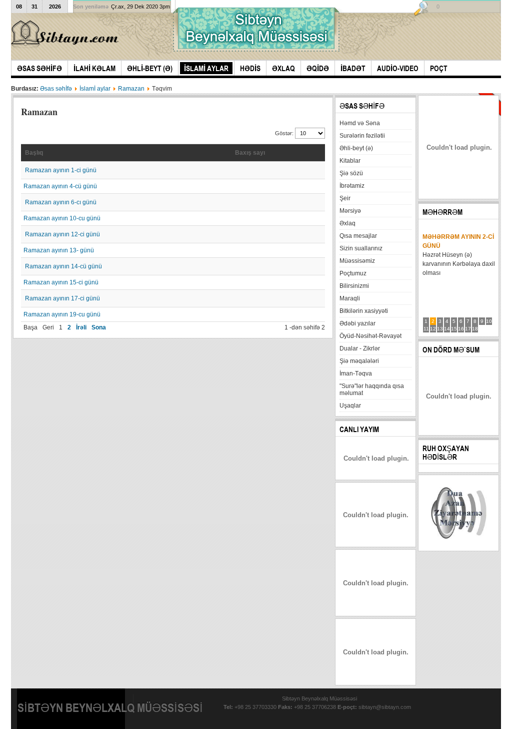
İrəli (81, 327)
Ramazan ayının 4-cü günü (60, 186)
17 (468, 328)
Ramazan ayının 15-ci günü (61, 282)
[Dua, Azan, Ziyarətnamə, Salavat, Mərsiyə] (458, 544)
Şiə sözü (351, 173)
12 (433, 328)
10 (489, 321)
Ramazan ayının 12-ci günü (62, 234)
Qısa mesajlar (358, 235)
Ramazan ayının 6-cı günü (60, 202)
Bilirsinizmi (354, 285)
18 (475, 328)
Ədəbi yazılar (358, 323)
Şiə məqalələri (359, 360)
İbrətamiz (352, 185)
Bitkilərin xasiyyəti (364, 310)
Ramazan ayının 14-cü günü (63, 266)
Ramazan (131, 88)
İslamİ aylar (95, 88)
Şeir (345, 198)
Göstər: (285, 133)
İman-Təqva (356, 373)
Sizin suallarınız (361, 248)
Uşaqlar (350, 405)
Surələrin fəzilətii (362, 135)
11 (426, 328)
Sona (99, 327)
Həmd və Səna (360, 123)
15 (454, 328)
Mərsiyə (350, 210)
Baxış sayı (250, 152)
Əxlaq (348, 223)
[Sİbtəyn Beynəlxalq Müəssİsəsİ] (66, 34)
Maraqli (350, 298)
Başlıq (34, 152)
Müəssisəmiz (357, 260)
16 (461, 328)
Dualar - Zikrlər (360, 348)
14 (447, 328)
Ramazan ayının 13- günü (59, 250)
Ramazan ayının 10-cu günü (62, 218)
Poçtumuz (353, 273)
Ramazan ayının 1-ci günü (60, 170)
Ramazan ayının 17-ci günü (62, 298)
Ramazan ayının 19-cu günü (62, 314)
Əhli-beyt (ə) (356, 148)
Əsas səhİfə (56, 88)
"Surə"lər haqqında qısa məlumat (372, 390)
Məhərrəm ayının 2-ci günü (458, 241)
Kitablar (350, 160)
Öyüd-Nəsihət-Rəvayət (371, 335)
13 (440, 328)
